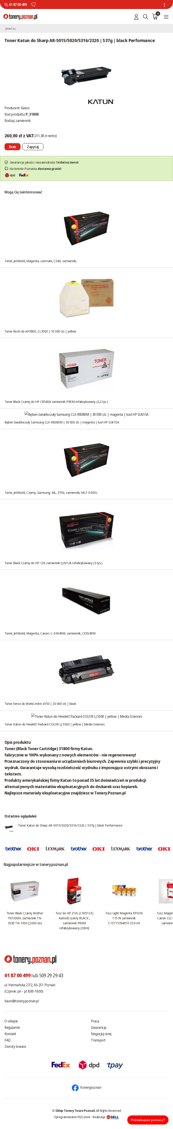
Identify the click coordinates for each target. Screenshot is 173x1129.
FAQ (8, 1040)
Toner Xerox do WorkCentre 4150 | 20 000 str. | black (40, 703)
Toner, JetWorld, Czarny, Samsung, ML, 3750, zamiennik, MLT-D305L (51, 492)
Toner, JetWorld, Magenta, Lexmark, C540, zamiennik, (41, 261)
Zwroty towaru (15, 1046)
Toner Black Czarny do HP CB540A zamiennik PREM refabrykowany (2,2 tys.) (56, 401)
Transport (98, 1040)
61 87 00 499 (18, 4)
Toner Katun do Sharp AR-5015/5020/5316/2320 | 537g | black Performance (70, 825)
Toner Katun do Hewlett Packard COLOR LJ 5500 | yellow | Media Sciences (55, 724)
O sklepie (11, 1021)
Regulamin (12, 1027)
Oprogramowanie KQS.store (72, 1117)
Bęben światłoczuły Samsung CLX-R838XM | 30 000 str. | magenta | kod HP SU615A (62, 422)
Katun (25, 107)
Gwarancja (98, 1027)
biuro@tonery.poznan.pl (22, 1000)
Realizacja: (99, 1117)
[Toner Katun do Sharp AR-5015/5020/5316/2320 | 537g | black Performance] (86, 76)
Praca (95, 1021)
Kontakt (10, 1033)
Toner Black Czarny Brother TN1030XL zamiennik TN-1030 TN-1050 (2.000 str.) (25, 918)
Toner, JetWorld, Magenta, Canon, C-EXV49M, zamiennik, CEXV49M (50, 633)
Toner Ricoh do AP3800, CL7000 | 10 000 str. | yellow (40, 331)
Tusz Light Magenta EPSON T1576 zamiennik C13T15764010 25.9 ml (123, 918)
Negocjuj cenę (101, 1033)
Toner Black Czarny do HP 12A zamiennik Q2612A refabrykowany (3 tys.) (53, 563)
